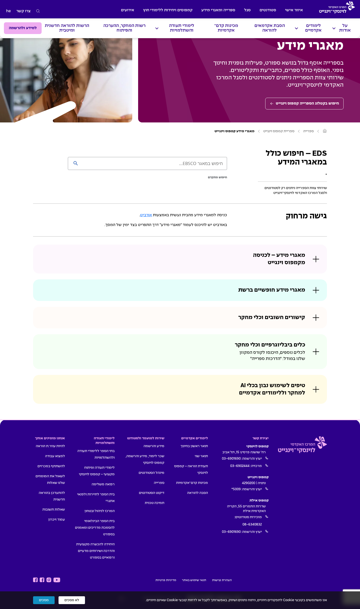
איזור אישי (294, 10)
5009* (236, 489)
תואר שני (201, 456)
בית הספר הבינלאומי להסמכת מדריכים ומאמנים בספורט (95, 527)
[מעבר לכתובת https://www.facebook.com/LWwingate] (35, 580)
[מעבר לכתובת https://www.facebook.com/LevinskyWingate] (42, 580)
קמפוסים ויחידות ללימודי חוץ (167, 10)
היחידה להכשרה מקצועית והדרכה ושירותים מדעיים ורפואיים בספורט (95, 551)
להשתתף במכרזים (51, 466)
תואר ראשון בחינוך (194, 446)
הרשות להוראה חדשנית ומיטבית (67, 28)
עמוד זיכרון (56, 519)
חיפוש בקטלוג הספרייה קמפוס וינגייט (307, 103)
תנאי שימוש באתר (194, 580)
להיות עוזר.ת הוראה (50, 446)
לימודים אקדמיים (313, 28)
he (8, 11)
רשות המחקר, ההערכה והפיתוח (124, 28)
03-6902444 (240, 466)
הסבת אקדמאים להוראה (269, 28)
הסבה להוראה (197, 493)
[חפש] (75, 163)
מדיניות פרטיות (166, 580)
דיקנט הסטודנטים (151, 493)
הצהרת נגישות (222, 580)
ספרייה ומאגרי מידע (218, 10)
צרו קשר (23, 11)
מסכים (44, 600)
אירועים (127, 10)
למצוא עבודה (55, 456)
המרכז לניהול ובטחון (99, 511)
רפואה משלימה (103, 484)
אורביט (146, 215)
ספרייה (308, 131)
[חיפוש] (38, 11)
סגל (247, 10)
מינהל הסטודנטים (151, 473)
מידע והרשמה (154, 446)
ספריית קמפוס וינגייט (278, 131)
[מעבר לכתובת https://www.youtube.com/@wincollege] (56, 580)
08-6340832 (252, 524)
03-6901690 (231, 458)
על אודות (345, 28)
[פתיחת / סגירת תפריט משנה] (334, 28)
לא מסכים (71, 600)
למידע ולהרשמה (23, 28)
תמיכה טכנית (154, 503)
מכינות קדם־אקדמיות (226, 28)
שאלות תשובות (53, 509)
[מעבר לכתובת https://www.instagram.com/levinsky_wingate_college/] (48, 580)
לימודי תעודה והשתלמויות (181, 28)
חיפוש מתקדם (217, 177)
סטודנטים (268, 10)
